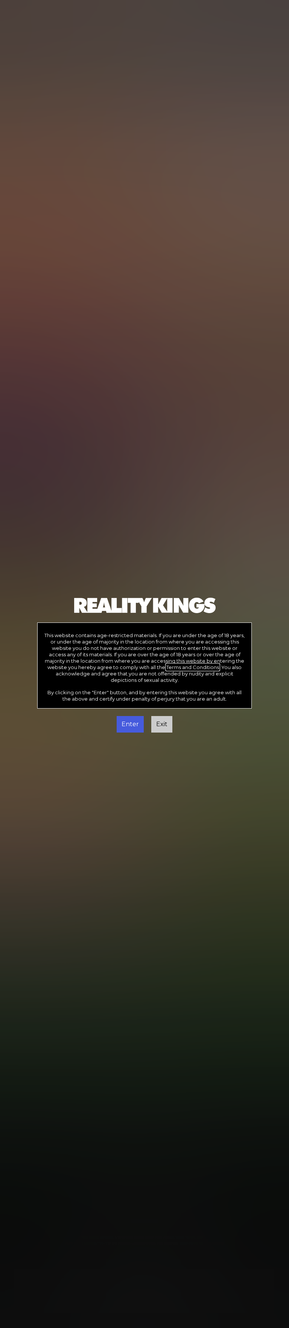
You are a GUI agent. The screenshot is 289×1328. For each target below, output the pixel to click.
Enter (130, 724)
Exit (161, 724)
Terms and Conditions (192, 667)
